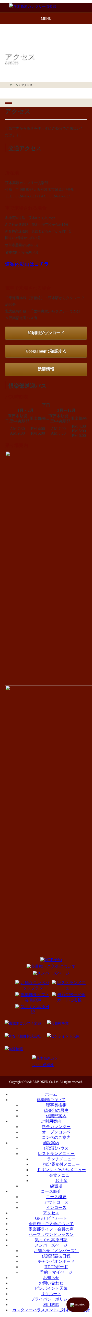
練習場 (56, 1186)
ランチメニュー (61, 1159)
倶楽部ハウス (56, 1148)
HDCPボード (56, 1267)
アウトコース (56, 1202)
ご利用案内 (51, 1121)
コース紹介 (51, 1191)
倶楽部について (51, 1100)
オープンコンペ (56, 1132)
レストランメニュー (56, 1153)
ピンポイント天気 (51, 1288)
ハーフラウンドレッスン (51, 1234)
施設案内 (51, 1143)
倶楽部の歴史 (56, 1110)
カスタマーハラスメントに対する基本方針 (51, 1310)
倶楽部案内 (56, 1116)
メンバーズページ (51, 1245)
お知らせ (51, 1277)
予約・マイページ (56, 1272)
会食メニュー (61, 1175)
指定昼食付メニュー (61, 1164)
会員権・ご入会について (51, 1223)
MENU (46, 19)
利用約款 (51, 1304)
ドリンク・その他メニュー (61, 1170)
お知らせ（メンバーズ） (56, 1250)
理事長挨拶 (56, 1105)
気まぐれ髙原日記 (51, 1240)
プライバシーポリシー (51, 1299)
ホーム (14, 85)
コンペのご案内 (56, 1137)
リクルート (51, 1294)
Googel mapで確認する (46, 351)
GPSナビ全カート (51, 1218)
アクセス (51, 1213)
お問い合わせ (51, 1283)
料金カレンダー (56, 1126)
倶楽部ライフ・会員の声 (51, 1229)
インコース (56, 1207)
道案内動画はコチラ (27, 264)
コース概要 (56, 1197)
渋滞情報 (46, 369)
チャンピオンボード (56, 1261)
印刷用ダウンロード (46, 333)
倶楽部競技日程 (56, 1256)
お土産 (61, 1180)
